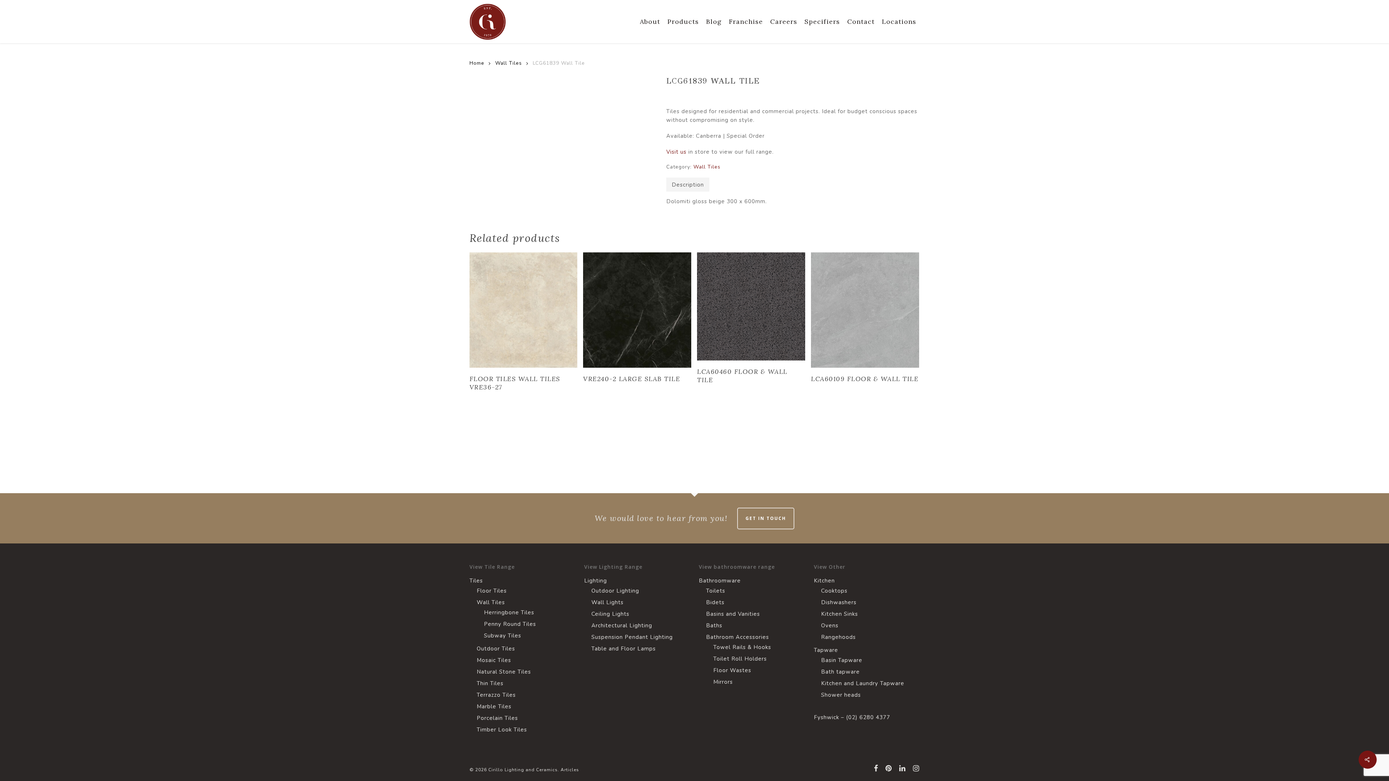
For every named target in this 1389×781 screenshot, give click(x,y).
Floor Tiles (492, 590)
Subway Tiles (502, 635)
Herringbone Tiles (509, 612)
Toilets (715, 590)
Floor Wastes (732, 670)
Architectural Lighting (621, 625)
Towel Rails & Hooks (742, 647)
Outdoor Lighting (615, 590)
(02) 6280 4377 (868, 717)
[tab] (687, 185)
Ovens (829, 625)
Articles (570, 770)
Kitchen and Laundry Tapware (862, 683)
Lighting (595, 580)
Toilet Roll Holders (740, 658)
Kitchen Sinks (839, 614)
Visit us (676, 151)
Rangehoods (838, 637)
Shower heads (841, 695)
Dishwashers (839, 602)
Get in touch (766, 518)
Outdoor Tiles (496, 648)
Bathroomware (720, 580)
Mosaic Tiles (494, 660)
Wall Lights (607, 602)
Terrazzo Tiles (496, 695)
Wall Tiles (508, 63)
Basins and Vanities (733, 614)
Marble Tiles (494, 706)
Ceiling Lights (610, 614)
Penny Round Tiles (510, 624)
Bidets (715, 602)
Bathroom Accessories (737, 637)
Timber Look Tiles (502, 729)
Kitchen (824, 580)
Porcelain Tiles (497, 718)
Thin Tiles (490, 683)
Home (477, 63)
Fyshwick (826, 717)
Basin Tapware (841, 660)
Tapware (826, 650)
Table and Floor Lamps (623, 648)
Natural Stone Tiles (504, 671)
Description (688, 184)
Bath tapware (840, 671)
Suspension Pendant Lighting (632, 637)
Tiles (476, 580)
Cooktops (834, 590)
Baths (714, 625)
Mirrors (723, 682)
